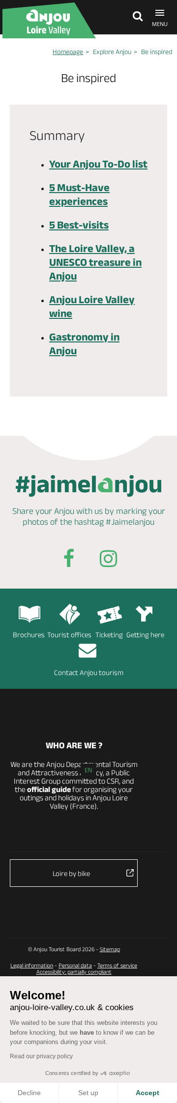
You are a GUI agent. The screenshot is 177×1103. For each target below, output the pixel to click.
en (88, 770)
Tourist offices (69, 634)
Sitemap (110, 949)
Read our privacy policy (41, 1056)
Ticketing (109, 634)
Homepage (68, 52)
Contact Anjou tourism (88, 672)
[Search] (135, 17)
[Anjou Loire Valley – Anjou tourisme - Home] (49, 20)
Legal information (31, 965)
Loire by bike (71, 873)
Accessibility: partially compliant (74, 971)
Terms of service (117, 965)
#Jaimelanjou (130, 522)
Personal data (75, 965)
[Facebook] (69, 560)
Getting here (145, 634)
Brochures (29, 634)
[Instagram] (108, 560)
